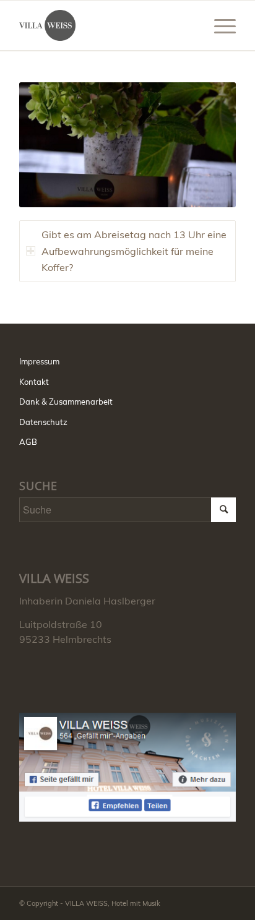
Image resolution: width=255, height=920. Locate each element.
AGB (28, 442)
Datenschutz (43, 422)
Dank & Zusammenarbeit (66, 401)
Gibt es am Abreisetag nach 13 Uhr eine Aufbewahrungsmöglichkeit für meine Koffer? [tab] (134, 250)
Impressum (39, 361)
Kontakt (34, 382)
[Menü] (219, 25)
